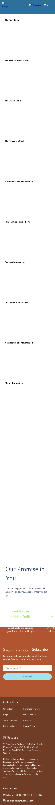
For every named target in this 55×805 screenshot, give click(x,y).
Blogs (5, 715)
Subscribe (27, 677)
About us (27, 720)
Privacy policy (9, 726)
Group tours (8, 709)
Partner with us (29, 715)
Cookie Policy (29, 726)
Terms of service (10, 720)
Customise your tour (31, 709)
